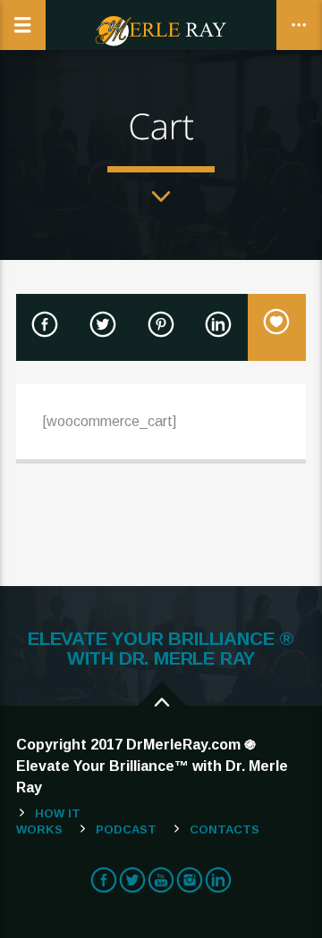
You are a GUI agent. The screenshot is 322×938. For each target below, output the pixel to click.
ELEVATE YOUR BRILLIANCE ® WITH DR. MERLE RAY (161, 648)
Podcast (126, 829)
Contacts (224, 829)
